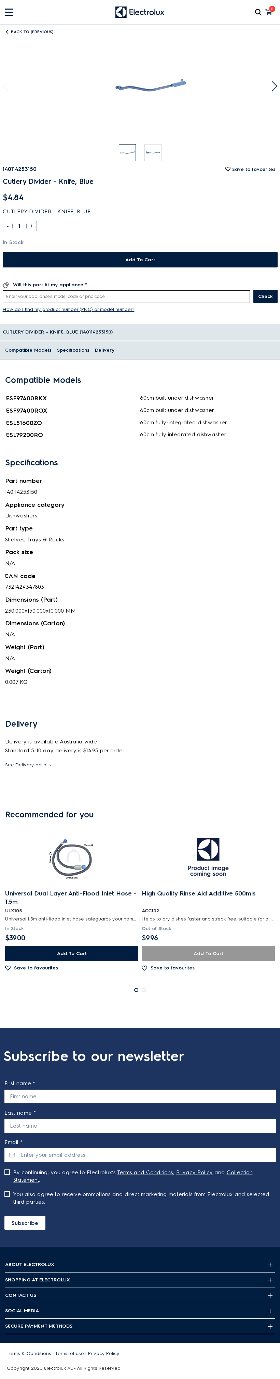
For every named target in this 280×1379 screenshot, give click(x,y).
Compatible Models (28, 350)
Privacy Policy (194, 1172)
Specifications (73, 350)
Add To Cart (140, 260)
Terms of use (69, 1353)
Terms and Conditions (145, 1172)
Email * (13, 1142)
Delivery (104, 350)
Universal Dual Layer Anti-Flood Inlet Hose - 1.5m (71, 897)
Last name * (20, 1113)
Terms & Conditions (29, 1353)
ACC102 (150, 911)
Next (272, 86)
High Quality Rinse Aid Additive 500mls (199, 893)
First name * (19, 1083)
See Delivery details (28, 765)
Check (265, 296)
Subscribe (25, 1223)
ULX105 (13, 911)
